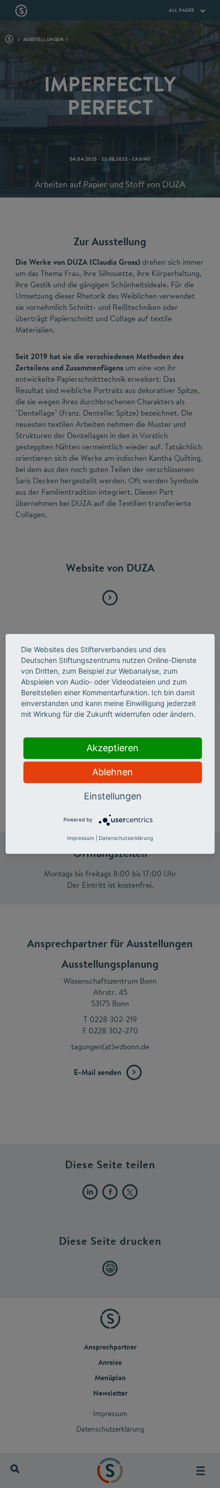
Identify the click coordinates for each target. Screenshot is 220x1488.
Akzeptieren (112, 747)
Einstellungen (113, 796)
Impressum (80, 838)
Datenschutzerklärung (126, 838)
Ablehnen (112, 772)
